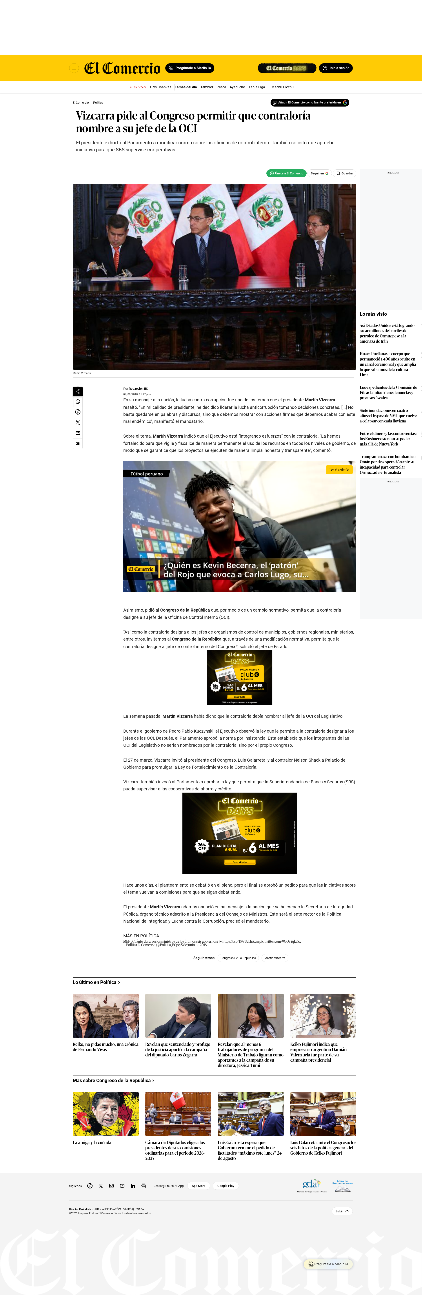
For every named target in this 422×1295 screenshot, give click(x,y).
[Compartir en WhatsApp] (78, 401)
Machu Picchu (282, 87)
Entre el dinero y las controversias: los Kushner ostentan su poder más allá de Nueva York (388, 438)
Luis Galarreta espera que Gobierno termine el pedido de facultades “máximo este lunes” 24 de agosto (250, 1150)
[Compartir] (78, 391)
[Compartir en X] (78, 422)
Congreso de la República (238, 958)
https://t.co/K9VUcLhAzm (240, 941)
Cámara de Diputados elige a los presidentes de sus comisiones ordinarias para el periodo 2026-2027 (175, 1150)
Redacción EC (138, 388)
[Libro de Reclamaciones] (343, 1186)
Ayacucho (237, 87)
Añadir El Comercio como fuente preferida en (309, 102)
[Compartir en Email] (78, 433)
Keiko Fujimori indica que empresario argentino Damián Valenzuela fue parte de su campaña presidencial (318, 1051)
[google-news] (143, 1185)
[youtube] (122, 1185)
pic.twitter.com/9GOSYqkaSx (280, 941)
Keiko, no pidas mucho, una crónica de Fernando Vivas (105, 1046)
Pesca (221, 87)
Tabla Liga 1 (258, 87)
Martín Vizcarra (275, 958)
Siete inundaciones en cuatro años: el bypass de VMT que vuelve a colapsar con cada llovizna (388, 415)
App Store (199, 1186)
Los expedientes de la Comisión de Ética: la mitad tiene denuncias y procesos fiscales (388, 392)
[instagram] (111, 1185)
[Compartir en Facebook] (78, 412)
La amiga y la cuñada (92, 1142)
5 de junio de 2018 (194, 944)
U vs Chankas (160, 87)
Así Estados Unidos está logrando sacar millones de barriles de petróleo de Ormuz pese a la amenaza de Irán (387, 333)
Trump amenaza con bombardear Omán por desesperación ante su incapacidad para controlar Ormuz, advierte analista (388, 464)
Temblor (206, 87)
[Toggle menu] (74, 68)
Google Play (225, 1186)
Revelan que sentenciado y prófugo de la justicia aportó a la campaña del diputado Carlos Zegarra (177, 1049)
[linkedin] (133, 1185)
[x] (100, 1185)
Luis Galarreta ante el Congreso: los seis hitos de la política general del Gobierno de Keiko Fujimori (323, 1147)
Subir (339, 1211)
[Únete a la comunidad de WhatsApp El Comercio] (286, 173)
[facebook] (90, 1185)
